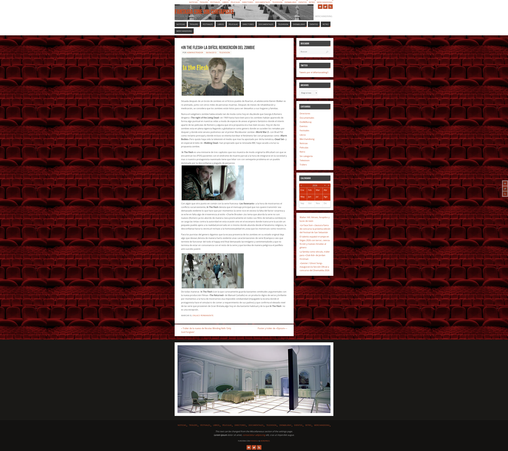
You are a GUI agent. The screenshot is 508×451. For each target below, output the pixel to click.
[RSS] (505, 193)
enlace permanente (203, 315)
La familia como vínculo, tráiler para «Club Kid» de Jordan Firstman (315, 255)
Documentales (262, 2)
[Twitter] (505, 188)
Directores (247, 2)
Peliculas (235, 2)
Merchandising (324, 2)
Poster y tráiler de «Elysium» (272, 328)
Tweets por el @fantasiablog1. (314, 72)
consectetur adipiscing (254, 435)
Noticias (193, 2)
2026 (314, 185)
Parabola (254, 441)
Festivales (215, 2)
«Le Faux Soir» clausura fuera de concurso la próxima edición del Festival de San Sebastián (315, 229)
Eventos (303, 2)
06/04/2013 (211, 52)
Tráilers (204, 2)
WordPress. (265, 441)
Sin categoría (306, 156)
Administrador (195, 52)
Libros (225, 2)
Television (277, 2)
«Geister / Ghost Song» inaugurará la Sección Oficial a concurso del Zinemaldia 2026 (314, 267)
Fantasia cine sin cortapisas (204, 12)
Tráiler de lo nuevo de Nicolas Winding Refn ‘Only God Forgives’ (206, 330)
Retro (312, 2)
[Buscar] (327, 52)
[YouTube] (505, 183)
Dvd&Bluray (290, 2)
